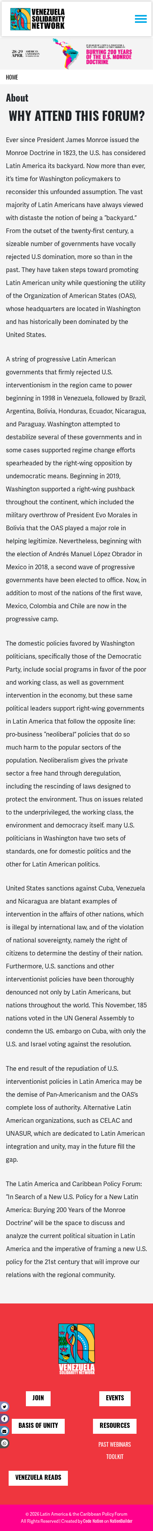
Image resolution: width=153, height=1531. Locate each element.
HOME (12, 77)
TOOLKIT (115, 1456)
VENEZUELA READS (38, 1478)
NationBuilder (121, 1521)
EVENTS (115, 1399)
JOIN (38, 1399)
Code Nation (93, 1521)
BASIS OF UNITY (38, 1426)
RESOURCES (115, 1426)
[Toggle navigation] (140, 18)
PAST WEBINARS (114, 1444)
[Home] (37, 19)
